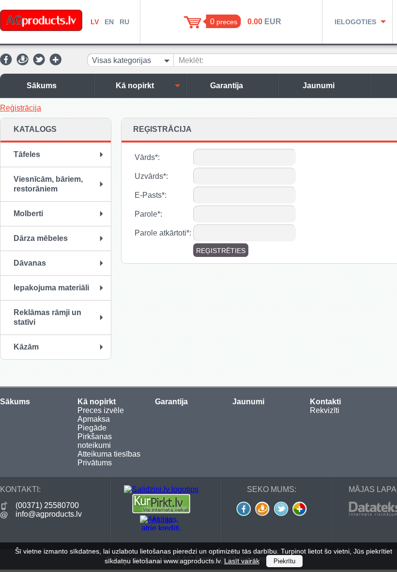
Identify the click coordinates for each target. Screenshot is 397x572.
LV (95, 22)
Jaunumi (319, 85)
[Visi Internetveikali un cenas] (161, 511)
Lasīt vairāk (242, 561)
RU (124, 22)
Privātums (94, 463)
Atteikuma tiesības (108, 454)
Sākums (42, 85)
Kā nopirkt (135, 85)
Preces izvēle (100, 410)
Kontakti (325, 401)
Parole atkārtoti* (162, 233)
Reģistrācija (20, 108)
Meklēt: (191, 60)
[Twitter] (39, 63)
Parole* (147, 214)
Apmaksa (93, 419)
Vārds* (146, 157)
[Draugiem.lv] (22, 63)
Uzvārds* (150, 176)
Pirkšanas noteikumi (94, 440)
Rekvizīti (324, 410)
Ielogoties (355, 22)
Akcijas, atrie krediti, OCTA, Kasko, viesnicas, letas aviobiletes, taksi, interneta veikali (161, 522)
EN (109, 22)
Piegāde (92, 428)
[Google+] (55, 63)
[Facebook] (6, 63)
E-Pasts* (150, 195)
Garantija (226, 85)
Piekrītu (284, 561)
